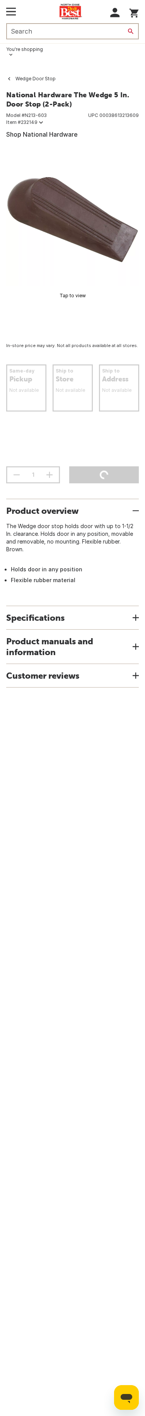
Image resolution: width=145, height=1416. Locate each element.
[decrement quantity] (16, 475)
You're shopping (24, 49)
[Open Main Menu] (11, 11)
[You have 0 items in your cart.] (134, 12)
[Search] (130, 31)
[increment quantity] (49, 475)
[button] (115, 12)
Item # (22, 122)
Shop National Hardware (42, 134)
